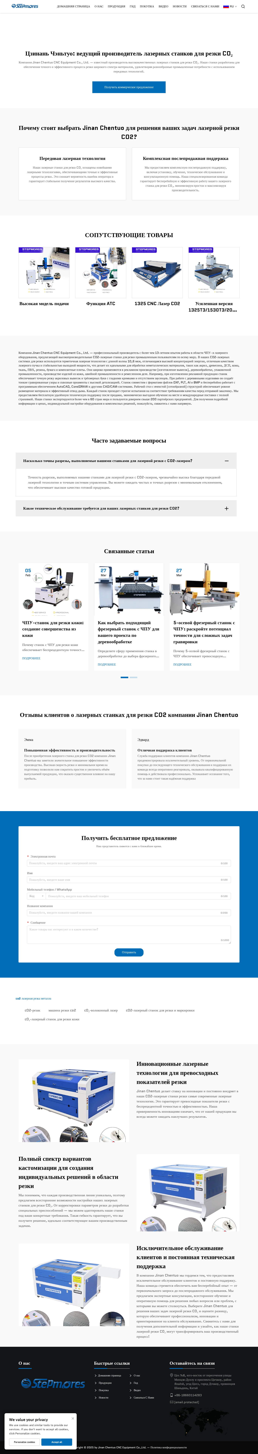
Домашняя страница (73, 6)
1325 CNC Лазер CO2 (157, 303)
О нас (99, 6)
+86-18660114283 (188, 1395)
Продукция (116, 6)
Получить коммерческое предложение (129, 87)
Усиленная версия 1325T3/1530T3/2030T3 (213, 306)
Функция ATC (100, 303)
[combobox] (36, 896)
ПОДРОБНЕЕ (44, 272)
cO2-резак (32, 1010)
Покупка (103, 1390)
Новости (180, 6)
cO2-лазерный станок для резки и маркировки (160, 1010)
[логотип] (53, 1384)
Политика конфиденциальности (169, 1447)
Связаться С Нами (205, 6)
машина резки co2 (62, 1010)
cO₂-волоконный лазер (101, 1010)
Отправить (129, 952)
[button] (124, 677)
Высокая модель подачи (44, 303)
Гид (132, 6)
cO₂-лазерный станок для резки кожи (52, 1019)
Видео (163, 6)
